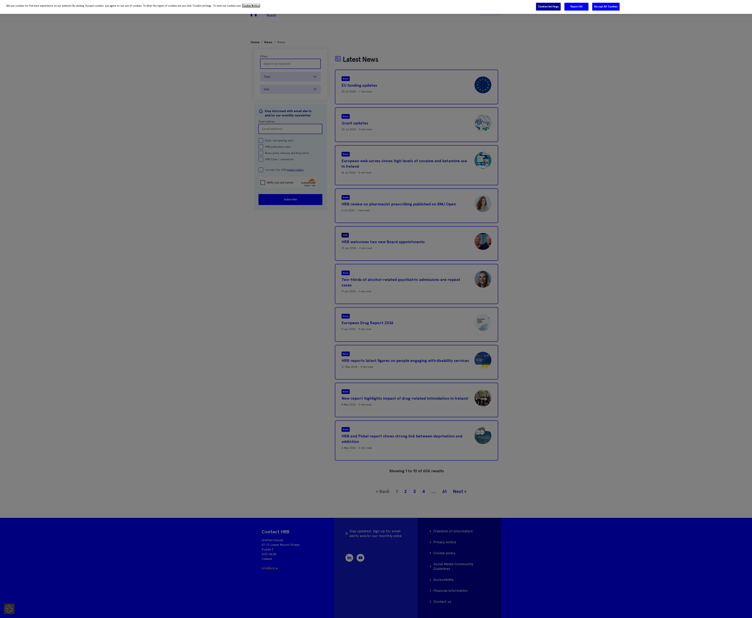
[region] (376, 7)
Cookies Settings (548, 6)
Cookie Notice (251, 5)
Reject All (576, 6)
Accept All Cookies (605, 6)
